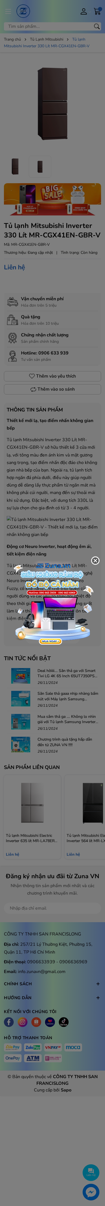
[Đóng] (95, 561)
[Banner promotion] (52, 603)
